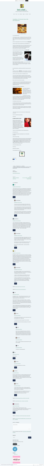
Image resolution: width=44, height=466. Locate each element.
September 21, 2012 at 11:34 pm (18, 235)
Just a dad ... (22, 9)
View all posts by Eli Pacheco (16, 173)
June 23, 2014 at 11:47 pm (16, 354)
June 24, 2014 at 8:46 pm (17, 385)
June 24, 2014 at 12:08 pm (19, 339)
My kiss (13, 57)
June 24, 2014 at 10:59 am (17, 363)
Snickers (16, 168)
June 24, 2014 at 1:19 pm (16, 372)
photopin (24, 33)
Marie (14, 167)
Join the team (15, 440)
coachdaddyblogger (18, 200)
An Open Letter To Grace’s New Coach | (20, 286)
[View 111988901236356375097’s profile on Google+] (17, 454)
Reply (15, 215)
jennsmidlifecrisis (16, 218)
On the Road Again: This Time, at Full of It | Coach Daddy (22, 398)
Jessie (14, 352)
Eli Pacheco (17, 313)
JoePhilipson (22, 33)
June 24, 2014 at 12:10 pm (19, 347)
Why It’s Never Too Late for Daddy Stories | (20, 289)
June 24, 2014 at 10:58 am (17, 315)
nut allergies (19, 167)
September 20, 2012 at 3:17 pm (18, 202)
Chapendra (17, 94)
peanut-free (14, 168)
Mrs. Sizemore (16, 167)
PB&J (22, 167)
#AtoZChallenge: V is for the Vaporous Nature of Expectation (22, 415)
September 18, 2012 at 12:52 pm (17, 186)
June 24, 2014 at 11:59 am (19, 329)
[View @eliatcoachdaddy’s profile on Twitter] (14, 454)
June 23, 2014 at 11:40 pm (16, 294)
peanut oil (28, 167)
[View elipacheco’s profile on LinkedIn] (16, 454)
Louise (15, 292)
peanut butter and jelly (25, 167)
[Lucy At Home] (16, 459)
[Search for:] (20, 438)
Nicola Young (15, 370)
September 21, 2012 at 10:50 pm (17, 220)
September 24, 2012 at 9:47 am (18, 269)
